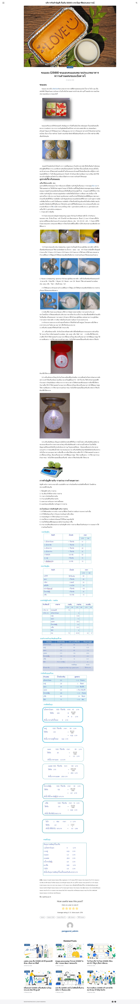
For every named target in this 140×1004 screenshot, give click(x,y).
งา (54, 207)
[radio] (63, 909)
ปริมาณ (94, 186)
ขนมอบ (42, 917)
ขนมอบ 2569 (50, 917)
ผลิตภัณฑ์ (55, 89)
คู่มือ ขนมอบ (71, 917)
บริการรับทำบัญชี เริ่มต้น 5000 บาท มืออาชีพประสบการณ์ (70, 3)
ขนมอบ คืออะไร (61, 917)
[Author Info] (70, 928)
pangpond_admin (70, 931)
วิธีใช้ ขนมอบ (81, 917)
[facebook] (113, 1002)
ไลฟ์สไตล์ (70, 67)
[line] (115, 1002)
